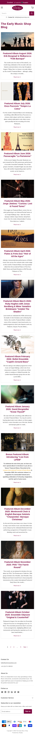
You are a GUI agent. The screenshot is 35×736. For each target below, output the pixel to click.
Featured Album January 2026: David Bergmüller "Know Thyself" (17, 409)
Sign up (28, 711)
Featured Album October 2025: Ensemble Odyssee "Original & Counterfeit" (17, 615)
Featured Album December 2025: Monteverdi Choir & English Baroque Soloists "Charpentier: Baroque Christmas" (17, 514)
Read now (17, 77)
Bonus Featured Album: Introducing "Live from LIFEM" (17, 457)
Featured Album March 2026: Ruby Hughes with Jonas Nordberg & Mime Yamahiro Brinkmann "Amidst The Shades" (17, 306)
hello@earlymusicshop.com (9, 662)
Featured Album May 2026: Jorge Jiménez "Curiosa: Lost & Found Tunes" (17, 203)
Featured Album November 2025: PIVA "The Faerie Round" (17, 565)
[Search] (31, 13)
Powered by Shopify (17, 732)
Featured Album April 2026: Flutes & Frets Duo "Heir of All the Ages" (17, 254)
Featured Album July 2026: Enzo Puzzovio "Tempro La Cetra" (17, 106)
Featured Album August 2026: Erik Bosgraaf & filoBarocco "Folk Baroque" (17, 56)
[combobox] (15, 13)
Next (25, 647)
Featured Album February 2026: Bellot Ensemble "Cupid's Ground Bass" (17, 359)
